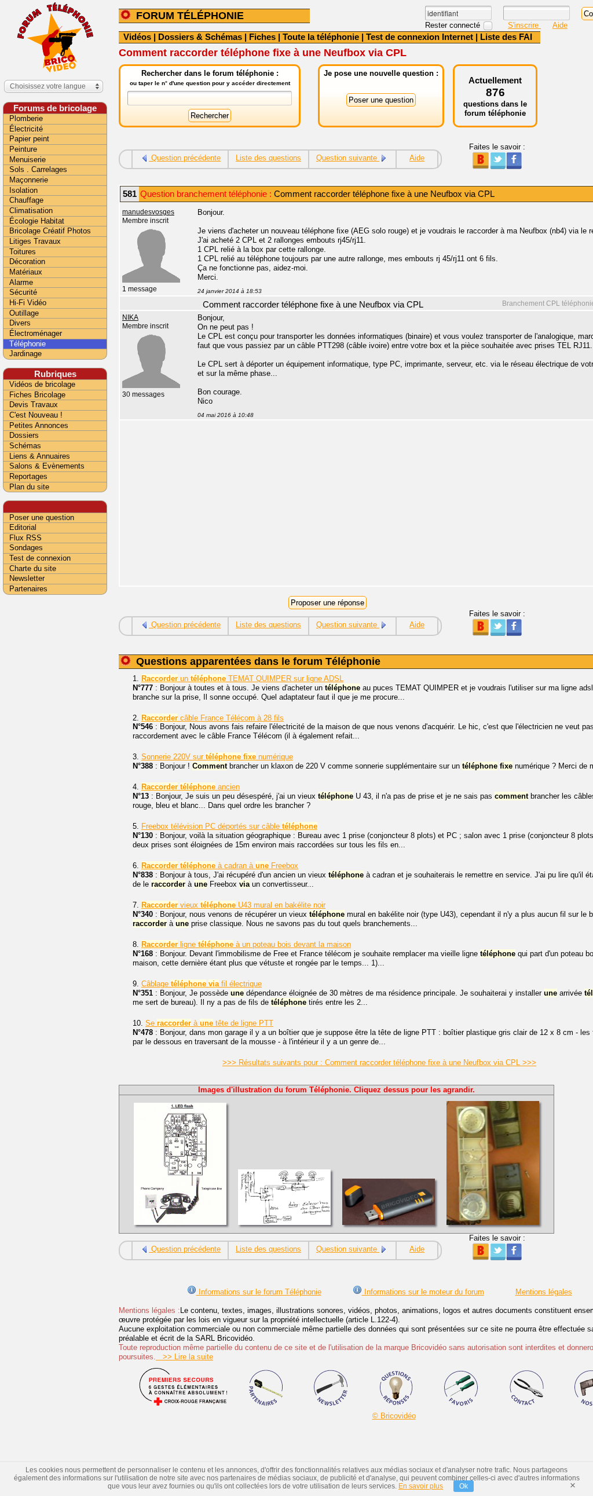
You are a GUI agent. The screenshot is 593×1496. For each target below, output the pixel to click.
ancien (190, 786)
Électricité (26, 129)
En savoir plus (420, 1486)
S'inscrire (524, 25)
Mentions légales (543, 1291)
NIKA (130, 317)
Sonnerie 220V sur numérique (217, 756)
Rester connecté (453, 25)
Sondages (26, 547)
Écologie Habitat (36, 221)
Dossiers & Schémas (200, 37)
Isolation (23, 190)
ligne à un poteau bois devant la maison (246, 944)
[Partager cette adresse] (480, 166)
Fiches (262, 37)
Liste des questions (268, 157)
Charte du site (32, 568)
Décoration (27, 261)
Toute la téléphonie (321, 37)
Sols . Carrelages (38, 169)
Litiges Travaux (35, 241)
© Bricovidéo (394, 1415)
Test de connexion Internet (419, 37)
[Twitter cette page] (497, 166)
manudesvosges (148, 212)
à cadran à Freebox (219, 865)
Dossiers (24, 435)
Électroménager (35, 333)
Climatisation (31, 210)
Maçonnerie (28, 179)
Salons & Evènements (47, 466)
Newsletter (27, 578)
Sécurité (23, 292)
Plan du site (29, 486)
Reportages (28, 476)
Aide (560, 25)
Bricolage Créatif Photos (50, 230)
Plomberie (26, 118)
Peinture (23, 149)
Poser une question (41, 517)
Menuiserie (27, 159)
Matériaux (25, 272)
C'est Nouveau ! (36, 415)
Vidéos (137, 37)
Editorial (22, 527)
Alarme (21, 282)
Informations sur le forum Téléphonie (258, 1291)
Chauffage (26, 200)
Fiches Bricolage (37, 394)
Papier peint (29, 138)
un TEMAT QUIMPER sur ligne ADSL (242, 678)
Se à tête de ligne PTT (209, 1023)
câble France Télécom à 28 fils (212, 718)
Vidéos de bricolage (42, 384)
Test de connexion (40, 558)
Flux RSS (25, 537)
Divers (20, 323)
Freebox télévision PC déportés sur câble (229, 826)
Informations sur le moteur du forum (423, 1291)
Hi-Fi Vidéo (27, 302)
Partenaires (28, 588)
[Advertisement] (55, 780)
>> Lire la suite (184, 1356)
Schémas (25, 445)
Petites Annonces (38, 425)
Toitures (22, 251)
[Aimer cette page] (514, 166)
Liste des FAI (506, 37)
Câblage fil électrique (201, 983)
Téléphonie (27, 343)
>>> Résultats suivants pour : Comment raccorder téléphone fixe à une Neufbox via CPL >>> (379, 1062)
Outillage (24, 313)
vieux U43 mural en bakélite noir (233, 905)
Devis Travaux (33, 404)
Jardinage (25, 353)
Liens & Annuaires (39, 456)
